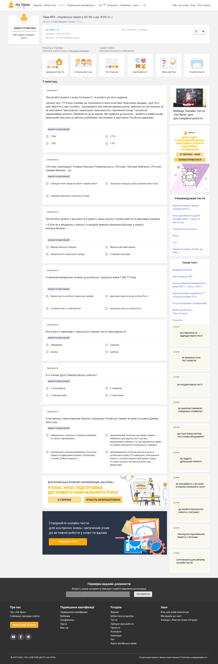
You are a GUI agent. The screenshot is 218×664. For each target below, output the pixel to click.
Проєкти (115, 627)
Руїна (175, 235)
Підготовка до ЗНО (182, 276)
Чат (102, 5)
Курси (63, 623)
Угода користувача (148, 657)
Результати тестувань (78, 51)
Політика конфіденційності (194, 657)
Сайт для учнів (180, 5)
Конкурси (112, 5)
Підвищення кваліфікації (81, 5)
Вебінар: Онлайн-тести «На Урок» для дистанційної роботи (189, 114)
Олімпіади (116, 635)
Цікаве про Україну (182, 270)
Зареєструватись (25, 28)
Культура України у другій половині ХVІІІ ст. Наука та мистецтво (186, 219)
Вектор (64, 627)
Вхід (193, 5)
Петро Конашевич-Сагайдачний (190, 303)
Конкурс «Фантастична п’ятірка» (179, 619)
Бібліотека (50, 5)
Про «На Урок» (18, 612)
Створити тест (67, 542)
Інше (136, 5)
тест (175, 242)
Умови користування (169, 657)
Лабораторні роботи (122, 623)
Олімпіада (125, 5)
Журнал (38, 5)
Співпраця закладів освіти (24, 616)
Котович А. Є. (53, 29)
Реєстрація (204, 5)
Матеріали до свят (171, 616)
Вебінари (65, 616)
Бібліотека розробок (122, 616)
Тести (61, 5)
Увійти (23, 38)
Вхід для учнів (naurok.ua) (175, 612)
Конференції (67, 619)
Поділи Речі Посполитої (185, 229)
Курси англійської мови (123, 643)
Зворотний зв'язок (24, 624)
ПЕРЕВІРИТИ (143, 594)
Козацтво (178, 320)
